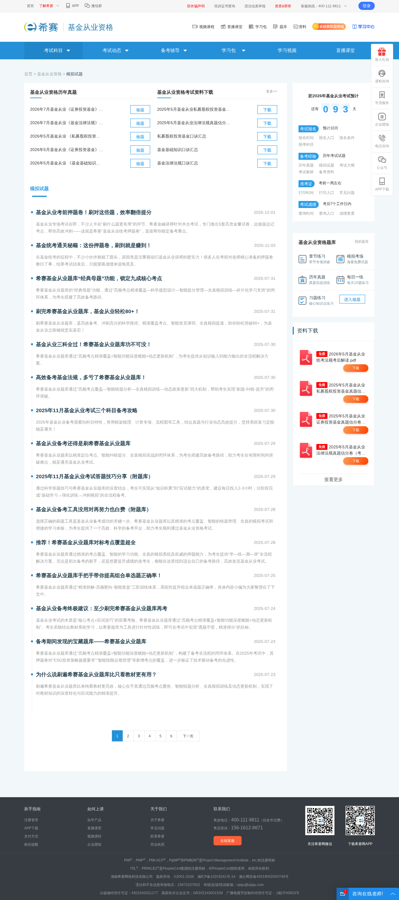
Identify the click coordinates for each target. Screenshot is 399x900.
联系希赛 (157, 836)
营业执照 (157, 844)
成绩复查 (347, 213)
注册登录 (31, 820)
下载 (267, 109)
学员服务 (382, 103)
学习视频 (287, 50)
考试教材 (306, 172)
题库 (282, 27)
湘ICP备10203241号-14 (216, 877)
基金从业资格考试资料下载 (185, 92)
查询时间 (306, 213)
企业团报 (382, 124)
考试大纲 (347, 165)
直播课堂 (234, 27)
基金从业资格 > (51, 74)
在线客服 (228, 841)
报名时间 (306, 138)
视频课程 (206, 27)
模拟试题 (74, 74)
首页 (30, 6)
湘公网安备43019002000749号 (264, 877)
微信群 (96, 6)
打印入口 (326, 192)
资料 (302, 27)
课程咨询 (382, 81)
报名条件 (347, 138)
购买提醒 (31, 844)
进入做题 (352, 299)
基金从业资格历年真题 (53, 92)
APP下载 (382, 189)
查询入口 (326, 213)
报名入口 (326, 138)
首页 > (30, 74)
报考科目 (306, 144)
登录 (366, 6)
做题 (140, 109)
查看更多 (333, 479)
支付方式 (31, 836)
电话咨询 (382, 146)
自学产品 (94, 820)
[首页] (41, 27)
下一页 (188, 736)
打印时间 (306, 192)
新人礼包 (382, 60)
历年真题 (306, 165)
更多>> (271, 91)
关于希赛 (157, 820)
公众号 (382, 168)
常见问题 (347, 192)
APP (75, 6)
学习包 (260, 27)
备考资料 (326, 172)
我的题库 (362, 242)
